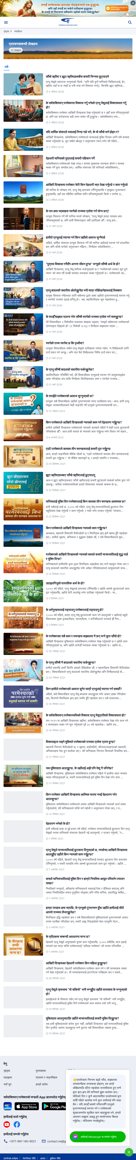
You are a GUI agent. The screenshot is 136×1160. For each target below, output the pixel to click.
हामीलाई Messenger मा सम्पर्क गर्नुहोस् (98, 1136)
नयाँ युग (7, 1084)
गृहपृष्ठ (6, 31)
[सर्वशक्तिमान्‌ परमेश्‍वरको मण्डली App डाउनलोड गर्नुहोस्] (8, 1106)
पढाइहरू (8, 1077)
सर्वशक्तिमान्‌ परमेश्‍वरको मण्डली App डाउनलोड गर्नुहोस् (35, 1097)
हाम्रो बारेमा (42, 1084)
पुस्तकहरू (41, 1070)
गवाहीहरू (18, 31)
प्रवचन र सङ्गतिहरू (46, 1077)
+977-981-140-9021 (22, 1141)
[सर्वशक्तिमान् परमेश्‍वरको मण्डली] (68, 22)
